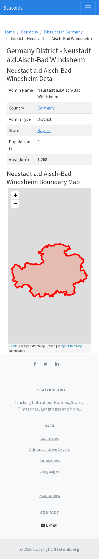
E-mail (52, 525)
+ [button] (15, 195)
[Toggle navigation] (88, 7)
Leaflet (13, 346)
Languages (49, 471)
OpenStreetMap (71, 346)
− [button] (15, 203)
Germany (29, 32)
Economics (49, 495)
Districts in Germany (63, 32)
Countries (49, 438)
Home (9, 32)
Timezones (49, 460)
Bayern (44, 130)
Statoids (13, 7)
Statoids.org (66, 549)
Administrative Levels (49, 449)
